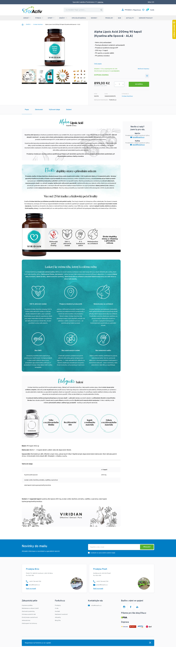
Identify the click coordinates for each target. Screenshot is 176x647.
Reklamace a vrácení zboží (30, 608)
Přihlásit (147, 547)
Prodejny (109, 18)
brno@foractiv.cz (138, 137)
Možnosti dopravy (143, 69)
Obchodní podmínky (28, 611)
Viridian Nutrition (127, 96)
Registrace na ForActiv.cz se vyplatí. (38, 643)
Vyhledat (101, 10)
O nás (56, 608)
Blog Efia (57, 620)
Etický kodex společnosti (30, 617)
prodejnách (115, 71)
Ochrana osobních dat (29, 614)
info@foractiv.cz (96, 605)
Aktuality (130, 18)
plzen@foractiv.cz (139, 145)
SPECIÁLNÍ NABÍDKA (79, 18)
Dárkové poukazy (146, 18)
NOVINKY (94, 18)
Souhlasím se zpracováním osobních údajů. (102, 553)
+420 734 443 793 (102, 581)
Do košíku (139, 84)
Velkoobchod (26, 620)
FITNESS (38, 18)
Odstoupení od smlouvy (29, 623)
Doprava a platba (27, 605)
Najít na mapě (31, 588)
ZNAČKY (62, 18)
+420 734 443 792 (35, 581)
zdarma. (100, 2)
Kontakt (57, 611)
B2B (119, 18)
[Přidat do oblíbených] (147, 76)
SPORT (50, 18)
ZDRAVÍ (26, 18)
